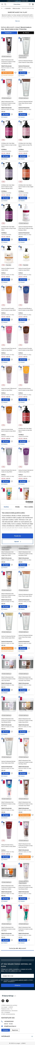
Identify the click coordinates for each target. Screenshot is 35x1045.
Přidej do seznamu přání (15, 73)
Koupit (24, 72)
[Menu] (2, 4)
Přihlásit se (17, 985)
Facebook (7, 1000)
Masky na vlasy (16, 8)
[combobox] (9, 32)
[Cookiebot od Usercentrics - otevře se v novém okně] (25, 502)
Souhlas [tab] (6, 507)
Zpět (2, 8)
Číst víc (17, 21)
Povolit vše (17, 536)
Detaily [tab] (17, 507)
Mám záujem (8, 72)
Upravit (16, 541)
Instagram (2, 1000)
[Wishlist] (29, 4)
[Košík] (32, 4)
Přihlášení (5, 1030)
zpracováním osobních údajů (19, 980)
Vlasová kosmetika (6, 8)
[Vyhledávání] (5, 4)
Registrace (15, 1030)
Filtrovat (27, 32)
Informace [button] (5, 1036)
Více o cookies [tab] (28, 507)
